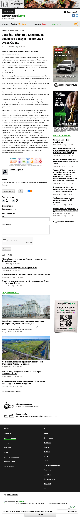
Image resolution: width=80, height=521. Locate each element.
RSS (45, 488)
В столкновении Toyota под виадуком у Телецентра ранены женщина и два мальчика (65, 189)
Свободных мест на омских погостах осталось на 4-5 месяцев (63, 200)
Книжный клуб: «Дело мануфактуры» (61, 141)
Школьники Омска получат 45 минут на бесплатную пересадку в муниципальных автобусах (65, 151)
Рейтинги (47, 452)
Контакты (47, 474)
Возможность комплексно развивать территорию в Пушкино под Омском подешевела (22, 363)
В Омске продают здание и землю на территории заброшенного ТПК (21, 372)
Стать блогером (50, 479)
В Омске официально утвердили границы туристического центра (26, 274)
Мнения (46, 447)
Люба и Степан (35, 182)
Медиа (46, 433)
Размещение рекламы (52, 465)
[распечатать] (20, 192)
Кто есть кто (48, 438)
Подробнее (48, 511)
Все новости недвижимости (11, 392)
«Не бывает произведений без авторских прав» (19, 268)
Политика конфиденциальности (57, 503)
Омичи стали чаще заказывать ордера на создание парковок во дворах (65, 161)
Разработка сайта (62, 509)
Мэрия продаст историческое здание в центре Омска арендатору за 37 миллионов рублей (23, 382)
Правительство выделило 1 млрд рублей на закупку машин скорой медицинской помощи (65, 211)
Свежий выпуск (49, 429)
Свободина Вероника (16, 170)
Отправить (6, 249)
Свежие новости (62, 136)
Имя (3, 216)
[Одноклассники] (31, 191)
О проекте (47, 470)
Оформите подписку (24, 404)
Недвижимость (10, 293)
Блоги (46, 456)
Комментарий (6, 224)
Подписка (47, 483)
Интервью (47, 442)
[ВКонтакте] (29, 191)
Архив (46, 461)
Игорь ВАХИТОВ (22, 182)
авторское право (8, 182)
